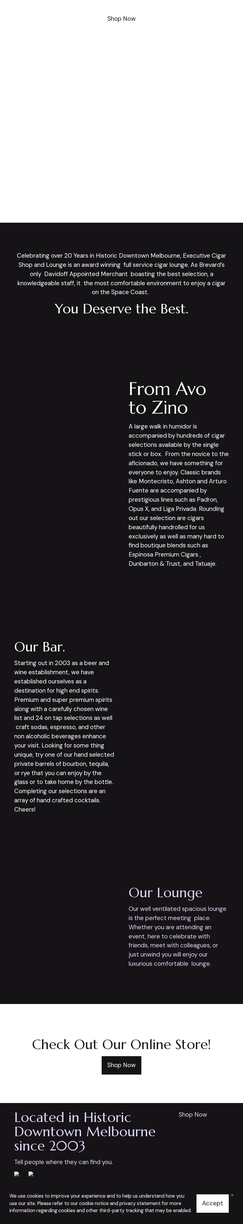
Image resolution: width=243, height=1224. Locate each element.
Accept (212, 1203)
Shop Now (121, 19)
